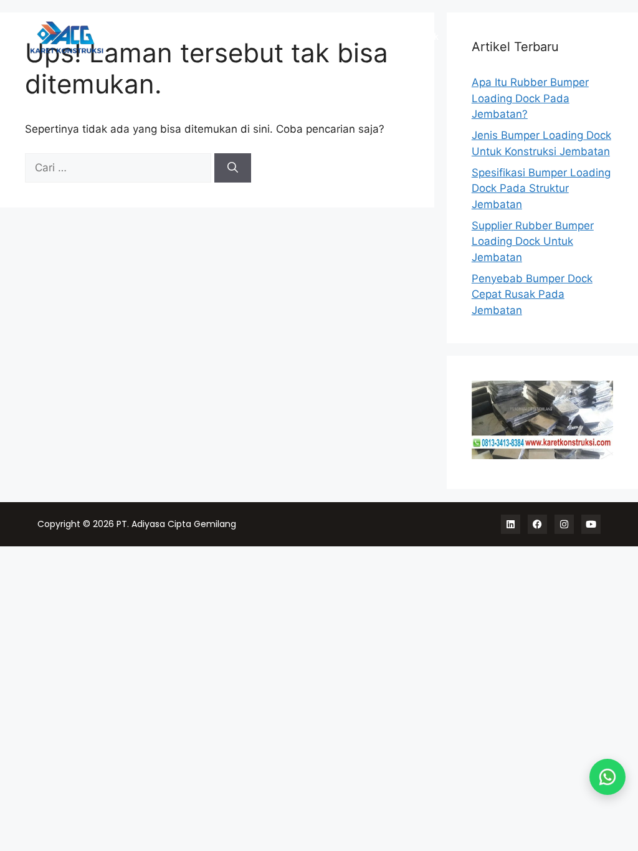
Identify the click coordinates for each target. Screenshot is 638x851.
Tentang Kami (543, 37)
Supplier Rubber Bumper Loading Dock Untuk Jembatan (533, 241)
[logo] (92, 38)
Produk (422, 37)
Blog (597, 37)
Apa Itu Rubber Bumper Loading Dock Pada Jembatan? (530, 98)
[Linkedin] (510, 524)
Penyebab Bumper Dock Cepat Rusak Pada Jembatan (532, 294)
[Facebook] (537, 524)
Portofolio (475, 37)
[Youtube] (591, 524)
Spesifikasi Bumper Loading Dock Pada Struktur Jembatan (541, 188)
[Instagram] (564, 524)
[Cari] (232, 168)
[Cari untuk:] (119, 167)
